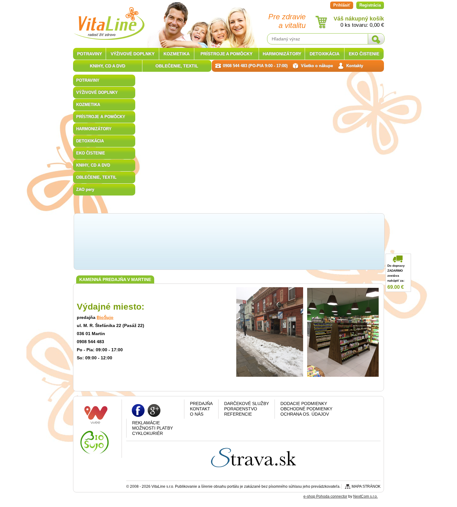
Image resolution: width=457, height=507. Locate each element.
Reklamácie (146, 422)
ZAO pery (85, 189)
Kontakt (200, 408)
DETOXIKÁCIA (90, 141)
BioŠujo (105, 317)
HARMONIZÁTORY (94, 129)
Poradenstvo (240, 408)
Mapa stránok (366, 486)
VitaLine (109, 20)
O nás (196, 414)
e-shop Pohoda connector (325, 496)
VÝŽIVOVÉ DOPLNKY (97, 92)
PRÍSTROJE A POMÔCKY (100, 116)
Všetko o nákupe (317, 65)
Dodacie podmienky (303, 403)
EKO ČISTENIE (90, 153)
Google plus (154, 410)
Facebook (138, 410)
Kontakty (354, 65)
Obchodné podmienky (306, 408)
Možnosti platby (152, 428)
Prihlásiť (341, 5)
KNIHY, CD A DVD (93, 165)
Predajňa (201, 403)
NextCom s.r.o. (365, 496)
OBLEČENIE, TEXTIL (96, 177)
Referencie (238, 414)
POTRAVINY (87, 80)
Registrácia (370, 5)
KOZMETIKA (88, 104)
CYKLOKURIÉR (147, 433)
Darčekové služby (246, 403)
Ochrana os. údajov (304, 414)
